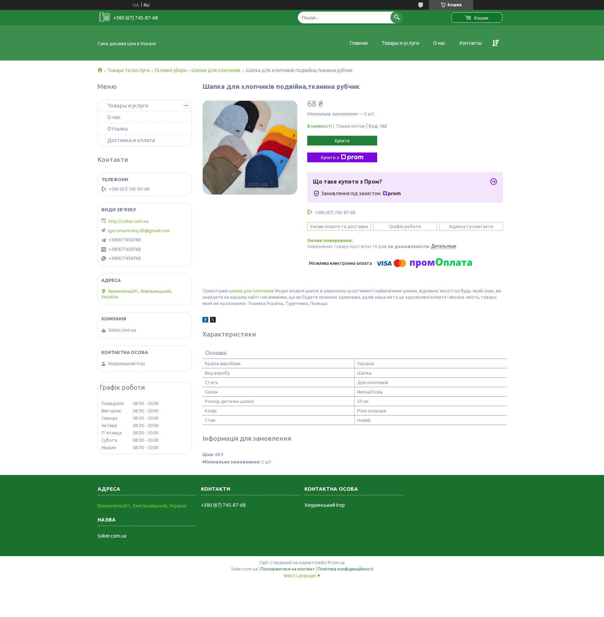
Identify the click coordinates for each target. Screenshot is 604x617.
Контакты (471, 43)
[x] (213, 320)
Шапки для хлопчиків (216, 70)
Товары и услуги (400, 43)
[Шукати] (396, 17)
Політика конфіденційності (345, 569)
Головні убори (171, 70)
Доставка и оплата (131, 140)
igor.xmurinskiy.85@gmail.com (139, 230)
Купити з (330, 157)
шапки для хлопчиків (251, 290)
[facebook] (205, 320)
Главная (359, 43)
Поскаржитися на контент (288, 569)
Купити (342, 140)
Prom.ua (336, 562)
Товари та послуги (128, 70)
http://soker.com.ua (128, 221)
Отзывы (117, 129)
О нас (439, 43)
